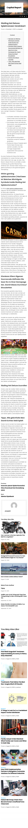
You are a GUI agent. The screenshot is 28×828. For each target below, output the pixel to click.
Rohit (17, 658)
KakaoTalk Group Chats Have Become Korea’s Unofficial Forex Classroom (12, 802)
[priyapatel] (14, 505)
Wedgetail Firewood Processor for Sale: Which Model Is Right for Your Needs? (13, 556)
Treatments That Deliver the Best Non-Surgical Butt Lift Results (13, 683)
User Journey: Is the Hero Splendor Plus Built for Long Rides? (13, 536)
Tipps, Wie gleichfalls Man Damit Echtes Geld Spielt (14, 63)
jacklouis (18, 687)
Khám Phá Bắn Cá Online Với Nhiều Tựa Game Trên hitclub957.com (13, 605)
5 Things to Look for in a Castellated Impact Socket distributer (14, 711)
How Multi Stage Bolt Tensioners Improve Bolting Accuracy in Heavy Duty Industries (14, 654)
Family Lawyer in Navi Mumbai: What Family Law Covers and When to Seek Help (14, 741)
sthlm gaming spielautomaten (14, 188)
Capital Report (14, 8)
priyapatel (20, 29)
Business (3, 649)
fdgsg (3, 588)
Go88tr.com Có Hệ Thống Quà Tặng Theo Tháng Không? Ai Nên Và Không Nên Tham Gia (14, 596)
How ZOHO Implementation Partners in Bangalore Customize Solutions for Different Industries (13, 771)
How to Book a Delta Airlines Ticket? (12, 576)
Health (2, 680)
